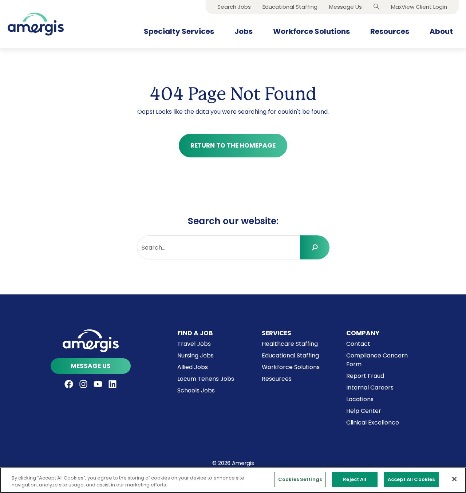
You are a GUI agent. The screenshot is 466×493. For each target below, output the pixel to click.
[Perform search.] (314, 247)
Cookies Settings (300, 479)
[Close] (454, 479)
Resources (389, 31)
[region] (233, 480)
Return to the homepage (233, 145)
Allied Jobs (192, 367)
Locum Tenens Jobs (205, 379)
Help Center (363, 411)
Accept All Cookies (411, 479)
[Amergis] (36, 24)
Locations (360, 399)
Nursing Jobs (195, 355)
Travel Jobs (194, 344)
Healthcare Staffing (290, 344)
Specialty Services (179, 31)
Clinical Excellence (372, 422)
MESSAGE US (91, 365)
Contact (358, 344)
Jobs (243, 31)
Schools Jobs (196, 390)
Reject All (354, 479)
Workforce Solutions (311, 31)
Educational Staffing (290, 355)
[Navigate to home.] (91, 340)
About (441, 31)
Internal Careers (370, 387)
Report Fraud (365, 376)
